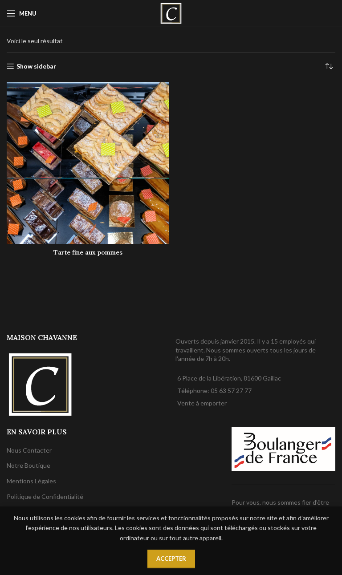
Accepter (171, 558)
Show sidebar (36, 66)
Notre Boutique (28, 465)
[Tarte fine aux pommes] (88, 163)
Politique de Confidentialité (45, 496)
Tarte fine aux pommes (87, 252)
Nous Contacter (29, 450)
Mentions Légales (31, 481)
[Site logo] (171, 12)
